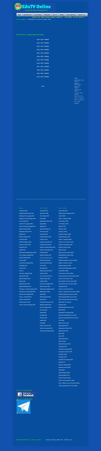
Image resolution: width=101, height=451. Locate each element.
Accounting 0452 (23, 210)
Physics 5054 (43, 299)
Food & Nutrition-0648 (24, 257)
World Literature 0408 (24, 302)
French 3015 (43, 265)
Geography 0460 (23, 265)
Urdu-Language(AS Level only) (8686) (68, 385)
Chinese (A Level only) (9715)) (66, 242)
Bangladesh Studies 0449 (25, 231)
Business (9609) (63, 229)
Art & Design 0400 (23, 221)
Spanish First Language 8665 (66, 359)
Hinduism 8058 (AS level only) (66, 307)
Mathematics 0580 (23, 276)
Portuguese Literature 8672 (65, 351)
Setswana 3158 (43, 310)
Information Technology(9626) (66, 312)
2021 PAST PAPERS (43, 53)
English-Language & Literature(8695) (68, 260)
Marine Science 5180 (45, 286)
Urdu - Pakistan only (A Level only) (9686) (69, 383)
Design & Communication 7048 (47, 247)
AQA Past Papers (77, 87)
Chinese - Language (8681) (65, 239)
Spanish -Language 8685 (65, 364)
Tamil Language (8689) (64, 372)
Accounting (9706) (63, 210)
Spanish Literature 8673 (64, 367)
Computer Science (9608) (65, 234)
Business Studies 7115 (45, 229)
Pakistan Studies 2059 (45, 297)
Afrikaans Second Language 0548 (27, 218)
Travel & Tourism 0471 (24, 299)
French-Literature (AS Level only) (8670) (69, 276)
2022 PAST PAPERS (43, 49)
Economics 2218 (44, 252)
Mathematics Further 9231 (65, 328)
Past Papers (37, 15)
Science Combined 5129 (45, 307)
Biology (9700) (62, 226)
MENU (76, 78)
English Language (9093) (65, 265)
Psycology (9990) (63, 354)
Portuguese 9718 (63, 346)
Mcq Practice (27, 15)
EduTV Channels (79, 100)
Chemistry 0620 (23, 239)
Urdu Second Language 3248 (47, 330)
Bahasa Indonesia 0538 (25, 229)
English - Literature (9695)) (65, 263)
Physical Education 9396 (64, 344)
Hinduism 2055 (43, 273)
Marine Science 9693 (64, 323)
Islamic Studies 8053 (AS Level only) (67, 315)
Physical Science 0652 (24, 283)
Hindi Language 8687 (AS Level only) (68, 297)
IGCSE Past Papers (78, 90)
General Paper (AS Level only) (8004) (68, 283)
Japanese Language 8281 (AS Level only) (68, 317)
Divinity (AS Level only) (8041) (66, 252)
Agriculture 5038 (44, 213)
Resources (47, 15)
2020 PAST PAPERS (43, 56)
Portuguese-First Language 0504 (27, 291)
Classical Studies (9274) (64, 236)
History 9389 (62, 310)
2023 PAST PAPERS (43, 46)
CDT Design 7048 (44, 231)
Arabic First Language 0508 (26, 223)
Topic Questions (71, 15)
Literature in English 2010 (46, 283)
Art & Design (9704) (64, 221)
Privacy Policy (51, 439)
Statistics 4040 (43, 317)
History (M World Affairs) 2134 (46, 276)
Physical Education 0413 (25, 286)
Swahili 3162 (43, 320)
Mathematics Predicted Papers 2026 (39, 19)
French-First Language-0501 (26, 263)
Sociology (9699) (63, 357)
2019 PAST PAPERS (43, 60)
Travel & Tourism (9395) (65, 377)
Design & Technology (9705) (65, 244)
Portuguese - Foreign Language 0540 (28, 289)
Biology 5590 (43, 226)
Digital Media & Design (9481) (66, 255)
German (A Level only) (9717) (66, 289)
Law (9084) (61, 320)
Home (19, 15)
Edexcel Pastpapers (78, 84)
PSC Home (77, 101)
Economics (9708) (63, 257)
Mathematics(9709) (63, 325)
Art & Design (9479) (64, 223)
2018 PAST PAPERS (43, 63)
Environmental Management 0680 (27, 252)
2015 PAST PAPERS (43, 73)
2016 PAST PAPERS (43, 70)
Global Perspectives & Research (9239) (68, 294)
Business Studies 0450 (24, 236)
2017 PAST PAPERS (43, 66)
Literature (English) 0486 (25, 273)
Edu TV (55, 15)
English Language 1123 (45, 255)
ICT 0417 (21, 270)
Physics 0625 (22, 281)
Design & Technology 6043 (46, 250)
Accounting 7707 (44, 210)
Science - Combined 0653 (25, 297)
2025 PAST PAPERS (43, 39)
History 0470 (22, 268)
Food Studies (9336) (63, 270)
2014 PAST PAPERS (43, 77)
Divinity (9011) (62, 250)
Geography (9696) (63, 286)
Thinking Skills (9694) (64, 375)
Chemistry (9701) (63, 231)
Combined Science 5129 (45, 236)
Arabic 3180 (43, 218)
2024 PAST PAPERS (43, 43)
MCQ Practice (79, 96)
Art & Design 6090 (44, 216)
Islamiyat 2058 (43, 281)
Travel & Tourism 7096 (45, 325)
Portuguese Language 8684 (65, 349)
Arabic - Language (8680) (65, 218)
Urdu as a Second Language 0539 (27, 304)
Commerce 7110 (43, 239)
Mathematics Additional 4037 (47, 289)
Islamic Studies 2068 (45, 278)
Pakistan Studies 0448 (24, 278)
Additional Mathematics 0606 (26, 213)
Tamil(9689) (62, 370)
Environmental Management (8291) (67, 268)
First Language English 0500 (26, 255)
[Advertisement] (49, 27)
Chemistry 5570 (44, 234)
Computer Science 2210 (45, 244)
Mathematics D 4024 (45, 291)
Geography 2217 (43, 268)
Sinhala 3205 (43, 312)
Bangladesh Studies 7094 (46, 221)
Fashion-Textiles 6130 (45, 260)
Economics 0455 (23, 247)
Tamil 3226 (42, 323)
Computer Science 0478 (25, 244)
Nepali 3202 (43, 294)
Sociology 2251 (43, 315)
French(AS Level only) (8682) (66, 273)
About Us (60, 439)
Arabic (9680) (62, 216)
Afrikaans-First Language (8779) (67, 213)
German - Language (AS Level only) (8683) (69, 291)
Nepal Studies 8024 (63, 338)
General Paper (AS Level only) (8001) (68, 281)
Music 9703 (61, 336)
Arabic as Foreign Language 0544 (27, 226)
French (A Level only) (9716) (66, 278)
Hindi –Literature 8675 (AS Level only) (68, 299)
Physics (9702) (62, 341)
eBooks (62, 15)
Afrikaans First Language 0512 (26, 216)
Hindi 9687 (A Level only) (65, 302)
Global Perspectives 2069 (46, 270)
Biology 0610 (22, 234)
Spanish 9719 (62, 362)
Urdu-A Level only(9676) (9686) (66, 380)
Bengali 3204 (43, 223)
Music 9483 (61, 333)
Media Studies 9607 (63, 330)
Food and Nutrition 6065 (46, 263)
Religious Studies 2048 (45, 304)
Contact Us (81, 15)
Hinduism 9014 (62, 304)
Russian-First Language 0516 (26, 294)
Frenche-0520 (22, 260)
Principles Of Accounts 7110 (46, 302)
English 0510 (22, 250)
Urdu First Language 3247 (46, 328)
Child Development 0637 (25, 242)
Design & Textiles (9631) (65, 247)
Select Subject (79, 98)
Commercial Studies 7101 (46, 242)
